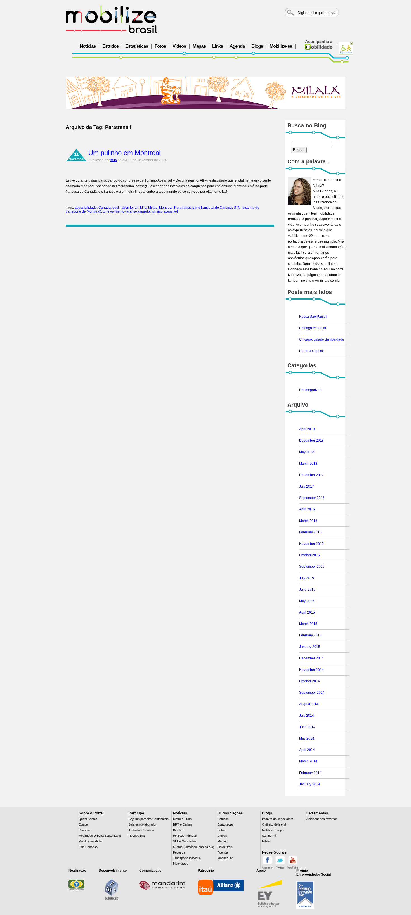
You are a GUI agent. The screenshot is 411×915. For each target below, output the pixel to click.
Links (217, 46)
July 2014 (306, 715)
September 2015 (312, 567)
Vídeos (179, 46)
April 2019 (307, 429)
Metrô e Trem (182, 819)
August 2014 (308, 704)
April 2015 (307, 612)
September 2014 (312, 693)
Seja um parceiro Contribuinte (149, 819)
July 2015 (306, 578)
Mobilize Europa (273, 830)
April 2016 (307, 509)
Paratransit (182, 208)
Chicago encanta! (312, 328)
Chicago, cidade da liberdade (321, 339)
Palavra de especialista (277, 819)
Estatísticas (136, 46)
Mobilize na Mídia (90, 841)
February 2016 (310, 532)
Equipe (83, 824)
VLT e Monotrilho (184, 841)
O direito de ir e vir (274, 824)
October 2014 (309, 681)
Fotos (160, 46)
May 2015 (306, 601)
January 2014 (309, 784)
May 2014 (306, 738)
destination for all (125, 208)
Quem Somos (88, 819)
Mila (113, 160)
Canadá (104, 208)
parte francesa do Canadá (212, 208)
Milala (266, 841)
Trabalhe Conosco (141, 830)
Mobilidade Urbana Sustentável (100, 835)
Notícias (88, 46)
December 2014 (311, 658)
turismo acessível (165, 211)
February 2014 (310, 773)
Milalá (152, 208)
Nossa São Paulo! (313, 317)
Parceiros (85, 830)
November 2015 (311, 544)
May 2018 (306, 452)
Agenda (237, 46)
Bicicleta (178, 830)
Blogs (257, 46)
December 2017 (311, 475)
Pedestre (179, 852)
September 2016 (312, 498)
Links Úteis (225, 847)
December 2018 (311, 441)
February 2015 (310, 635)
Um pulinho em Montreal (124, 152)
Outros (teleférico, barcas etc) (193, 847)
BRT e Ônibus (182, 824)
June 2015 (307, 589)
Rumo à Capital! (311, 351)
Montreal (166, 208)
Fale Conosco (88, 847)
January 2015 (309, 647)
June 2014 (307, 727)
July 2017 (306, 486)
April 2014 (307, 750)
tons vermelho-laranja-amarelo (126, 211)
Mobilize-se (281, 46)
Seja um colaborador (143, 824)
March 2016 (308, 521)
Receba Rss (137, 835)
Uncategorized (310, 390)
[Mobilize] (111, 19)
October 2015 (309, 555)
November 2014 (311, 670)
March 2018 (308, 463)
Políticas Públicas (185, 835)
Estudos (110, 46)
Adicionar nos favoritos (321, 819)
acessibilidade (86, 208)
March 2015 (308, 624)
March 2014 (308, 761)
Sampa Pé (269, 835)
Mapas (199, 46)
